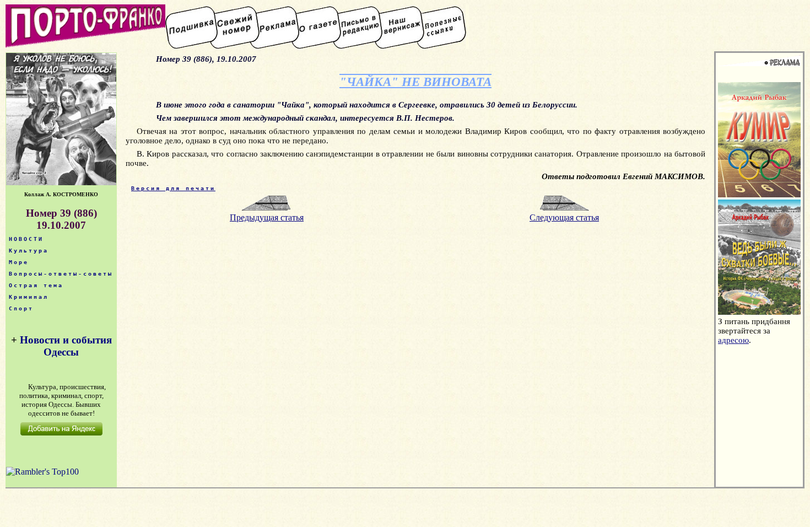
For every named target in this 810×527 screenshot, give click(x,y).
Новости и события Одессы (66, 346)
